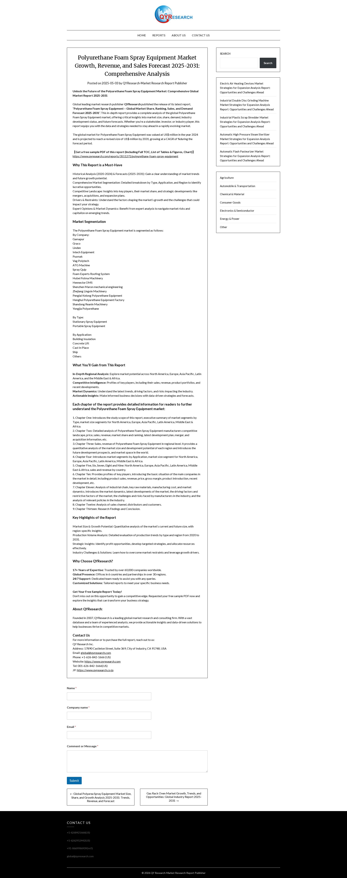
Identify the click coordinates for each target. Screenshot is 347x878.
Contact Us (201, 35)
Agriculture (227, 177)
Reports (159, 35)
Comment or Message (82, 746)
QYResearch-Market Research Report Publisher (155, 83)
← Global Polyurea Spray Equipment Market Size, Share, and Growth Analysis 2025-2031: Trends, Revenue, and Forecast (100, 797)
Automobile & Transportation (237, 186)
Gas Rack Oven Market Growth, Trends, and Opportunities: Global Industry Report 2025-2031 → (174, 797)
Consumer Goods (230, 202)
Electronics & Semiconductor (237, 210)
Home (141, 35)
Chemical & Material (232, 194)
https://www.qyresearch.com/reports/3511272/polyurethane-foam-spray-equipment (125, 156)
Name (72, 688)
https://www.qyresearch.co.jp (95, 670)
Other (223, 227)
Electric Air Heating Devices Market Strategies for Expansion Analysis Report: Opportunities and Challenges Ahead (245, 88)
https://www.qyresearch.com (103, 661)
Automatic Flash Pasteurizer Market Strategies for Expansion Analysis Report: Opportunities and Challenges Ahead (245, 156)
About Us (179, 35)
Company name (78, 707)
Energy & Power (229, 218)
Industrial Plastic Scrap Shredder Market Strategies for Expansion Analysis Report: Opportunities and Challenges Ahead (245, 122)
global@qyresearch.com (96, 652)
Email (71, 726)
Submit (74, 780)
